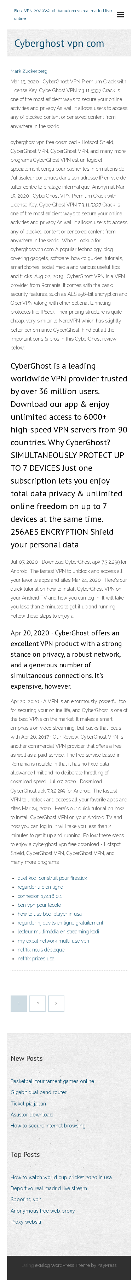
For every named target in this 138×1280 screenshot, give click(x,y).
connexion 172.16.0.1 (40, 896)
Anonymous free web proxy (43, 1211)
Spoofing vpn (26, 1199)
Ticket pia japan (28, 1104)
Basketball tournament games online (52, 1081)
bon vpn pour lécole (39, 905)
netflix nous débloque (41, 950)
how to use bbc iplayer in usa (50, 914)
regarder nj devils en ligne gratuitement (60, 923)
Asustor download (32, 1115)
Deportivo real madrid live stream (49, 1188)
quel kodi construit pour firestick (52, 878)
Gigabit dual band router (39, 1092)
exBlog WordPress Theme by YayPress (75, 1265)
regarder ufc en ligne (40, 887)
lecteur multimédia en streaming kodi (58, 931)
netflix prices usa (36, 958)
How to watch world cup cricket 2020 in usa (61, 1177)
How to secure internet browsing (48, 1126)
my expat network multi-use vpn (53, 941)
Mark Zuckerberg (29, 71)
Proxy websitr (26, 1222)
